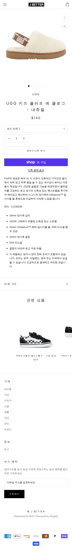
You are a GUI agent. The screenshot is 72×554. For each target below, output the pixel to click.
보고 (6, 449)
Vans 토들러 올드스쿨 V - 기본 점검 (36, 355)
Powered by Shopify (47, 516)
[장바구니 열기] (67, 4)
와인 (6, 423)
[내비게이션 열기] (5, 4)
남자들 (8, 389)
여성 (6, 394)
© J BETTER (36, 511)
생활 (6, 412)
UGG (36, 94)
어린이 (8, 400)
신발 (6, 406)
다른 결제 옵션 (36, 170)
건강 (6, 418)
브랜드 (8, 429)
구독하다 (14, 494)
